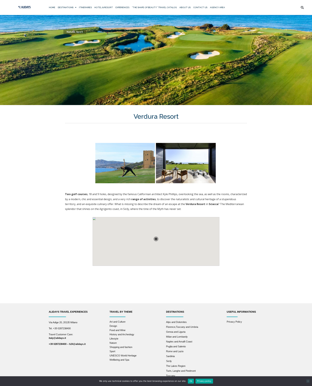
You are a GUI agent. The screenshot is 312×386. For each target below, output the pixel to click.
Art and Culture (117, 321)
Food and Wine (117, 330)
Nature (71, 31)
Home (52, 7)
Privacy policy (204, 381)
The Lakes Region (175, 366)
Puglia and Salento (176, 346)
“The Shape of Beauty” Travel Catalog (154, 7)
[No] (308, 381)
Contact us (200, 7)
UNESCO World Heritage (123, 355)
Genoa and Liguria (175, 331)
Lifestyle (114, 338)
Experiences (122, 7)
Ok (190, 381)
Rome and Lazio (174, 351)
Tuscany (170, 375)
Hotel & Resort (103, 7)
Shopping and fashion (121, 347)
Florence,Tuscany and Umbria (182, 327)
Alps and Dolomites (176, 322)
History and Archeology (122, 334)
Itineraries (85, 7)
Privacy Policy (234, 321)
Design (113, 326)
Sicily (169, 361)
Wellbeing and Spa (119, 359)
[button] (302, 7)
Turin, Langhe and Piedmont (181, 370)
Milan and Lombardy (177, 336)
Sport (79, 31)
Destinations (66, 7)
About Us (185, 7)
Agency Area (217, 7)
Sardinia (170, 356)
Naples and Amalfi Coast (179, 341)
